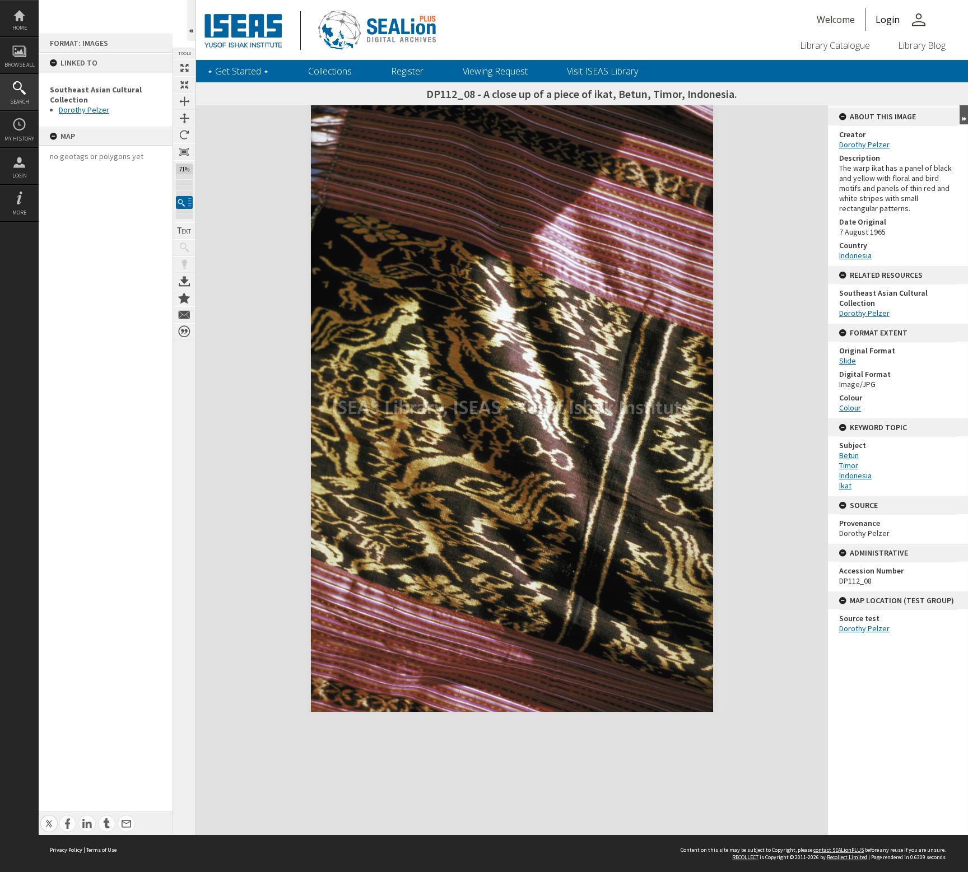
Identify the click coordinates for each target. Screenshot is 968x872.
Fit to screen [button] (184, 84)
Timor (848, 465)
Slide (847, 361)
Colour (850, 408)
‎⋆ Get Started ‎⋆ (238, 71)
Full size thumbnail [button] (184, 67)
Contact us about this (184, 314)
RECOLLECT (745, 857)
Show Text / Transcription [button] (184, 230)
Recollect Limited (847, 857)
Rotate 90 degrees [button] (184, 135)
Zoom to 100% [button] (184, 151)
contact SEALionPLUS (838, 850)
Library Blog (922, 45)
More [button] (19, 212)
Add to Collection (184, 298)
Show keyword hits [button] (184, 247)
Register (407, 71)
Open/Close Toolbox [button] (191, 20)
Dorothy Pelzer (84, 110)
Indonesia (855, 255)
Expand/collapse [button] (964, 114)
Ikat (845, 486)
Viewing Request (495, 71)
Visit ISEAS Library (602, 71)
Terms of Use (101, 850)
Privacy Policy (66, 850)
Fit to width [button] (184, 101)
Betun (849, 455)
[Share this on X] (49, 817)
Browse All (19, 64)
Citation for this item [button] (184, 331)
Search (19, 101)
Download (184, 281)
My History (19, 138)
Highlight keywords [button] (184, 264)
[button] (184, 202)
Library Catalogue (835, 45)
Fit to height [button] (184, 118)
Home (19, 27)
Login (19, 175)
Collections (330, 71)
